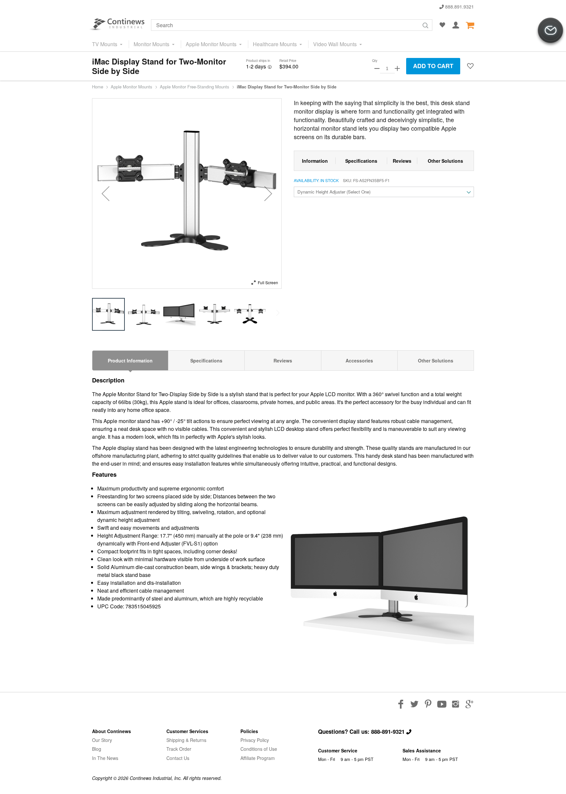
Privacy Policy (254, 740)
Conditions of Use (258, 749)
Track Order (178, 749)
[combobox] (291, 25)
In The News (105, 758)
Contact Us (177, 758)
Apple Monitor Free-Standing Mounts (194, 87)
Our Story (102, 740)
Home (97, 87)
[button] (470, 66)
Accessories (359, 360)
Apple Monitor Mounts (131, 87)
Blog (96, 749)
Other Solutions (435, 360)
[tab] (130, 360)
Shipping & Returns (186, 740)
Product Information (130, 360)
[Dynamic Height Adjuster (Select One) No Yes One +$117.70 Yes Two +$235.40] (384, 192)
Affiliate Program (257, 758)
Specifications (206, 360)
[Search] (425, 25)
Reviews (283, 360)
